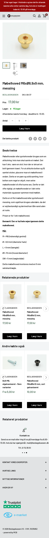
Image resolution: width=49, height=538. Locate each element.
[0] (44, 15)
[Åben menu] (4, 16)
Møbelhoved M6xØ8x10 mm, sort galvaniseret (36, 384)
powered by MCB (10, 532)
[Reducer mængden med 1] (12, 120)
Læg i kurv (24, 128)
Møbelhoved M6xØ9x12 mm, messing (34, 315)
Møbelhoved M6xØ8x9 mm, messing (9, 315)
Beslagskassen (10, 94)
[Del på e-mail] (44, 139)
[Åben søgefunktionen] (34, 15)
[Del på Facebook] (30, 139)
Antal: (5, 120)
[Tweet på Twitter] (40, 139)
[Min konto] (39, 15)
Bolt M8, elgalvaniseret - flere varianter (12, 384)
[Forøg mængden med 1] (25, 120)
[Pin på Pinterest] (35, 139)
